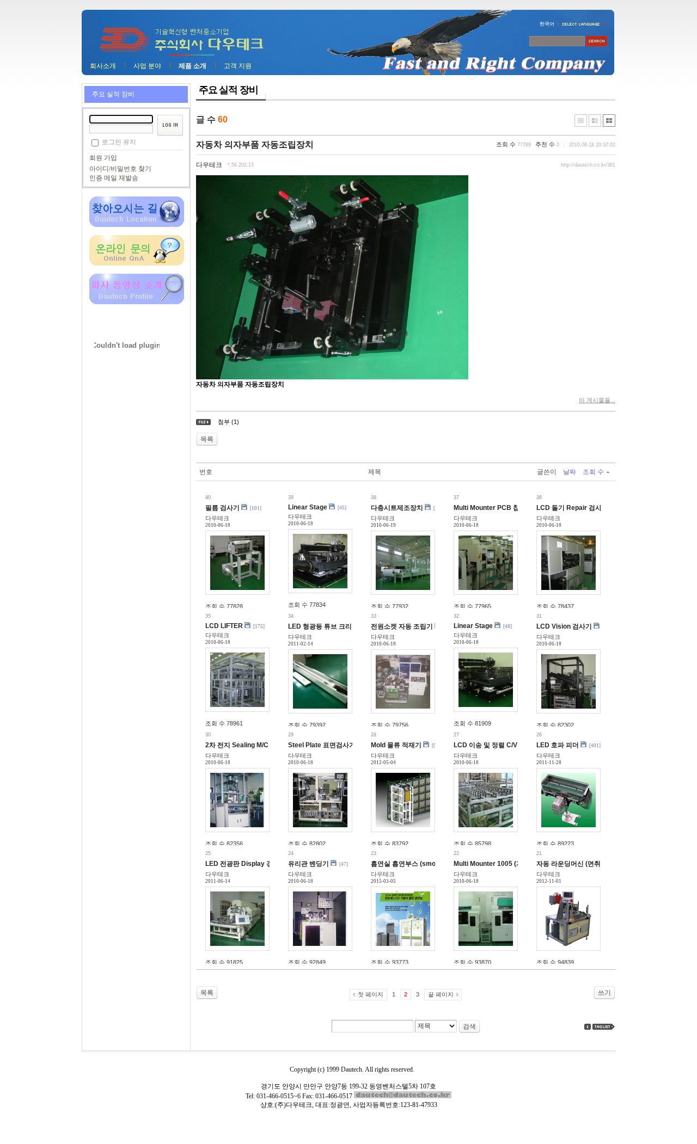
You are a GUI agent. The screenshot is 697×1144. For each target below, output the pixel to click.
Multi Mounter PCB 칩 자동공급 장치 (508, 508)
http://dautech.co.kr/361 (588, 165)
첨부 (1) (228, 422)
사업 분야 (147, 66)
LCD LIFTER (224, 626)
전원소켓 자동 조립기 (402, 626)
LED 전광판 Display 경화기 (245, 864)
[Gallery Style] (609, 120)
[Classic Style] (580, 120)
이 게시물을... (597, 400)
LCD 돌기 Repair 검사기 (572, 508)
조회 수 (593, 472)
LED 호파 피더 (557, 745)
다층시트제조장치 (397, 508)
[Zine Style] (595, 120)
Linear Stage (307, 507)
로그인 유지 (119, 142)
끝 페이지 (441, 994)
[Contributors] (587, 1027)
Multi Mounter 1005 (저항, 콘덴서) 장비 (511, 864)
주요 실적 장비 (113, 94)
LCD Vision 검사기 (564, 626)
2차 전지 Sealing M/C (236, 745)
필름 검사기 (222, 508)
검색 (469, 1026)
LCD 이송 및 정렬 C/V (485, 745)
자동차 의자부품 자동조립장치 (255, 144)
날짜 (569, 472)
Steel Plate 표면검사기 (322, 745)
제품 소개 (192, 66)
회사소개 (103, 66)
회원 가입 (103, 158)
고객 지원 (238, 66)
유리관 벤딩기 (308, 864)
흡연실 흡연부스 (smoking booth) (420, 864)
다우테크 (209, 165)
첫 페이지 (370, 994)
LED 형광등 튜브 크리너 (323, 626)
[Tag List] (603, 1027)
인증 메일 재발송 (113, 178)
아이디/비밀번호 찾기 (120, 169)
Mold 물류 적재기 (396, 745)
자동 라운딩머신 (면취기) (572, 864)
